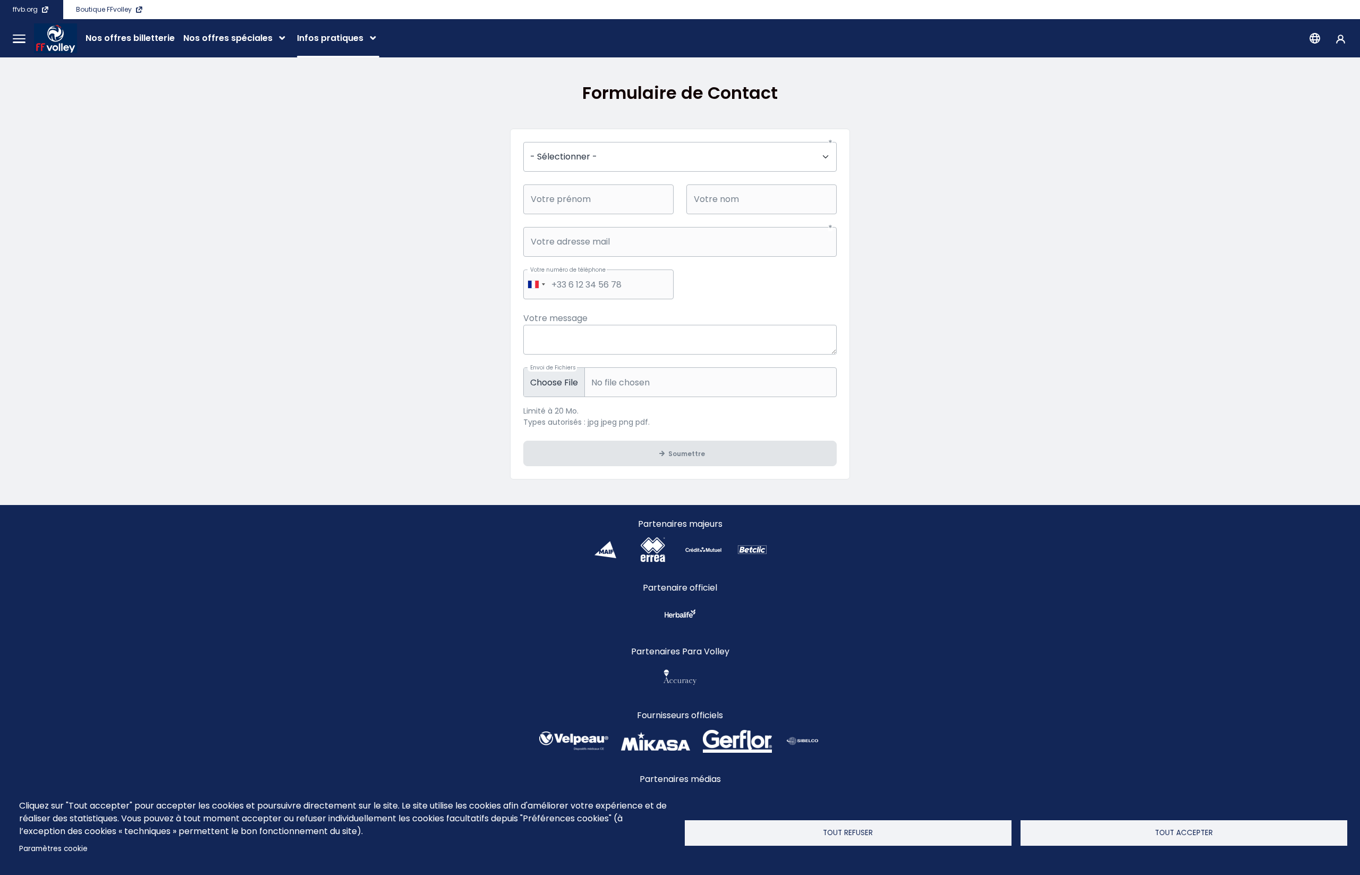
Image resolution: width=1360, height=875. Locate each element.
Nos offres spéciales (228, 38)
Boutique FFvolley (104, 9)
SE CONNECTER (1340, 39)
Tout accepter (1184, 833)
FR (1314, 38)
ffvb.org (25, 9)
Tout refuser (848, 833)
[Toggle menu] (19, 38)
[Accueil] (55, 38)
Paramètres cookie (53, 849)
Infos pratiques (330, 38)
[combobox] (536, 284)
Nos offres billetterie (130, 38)
